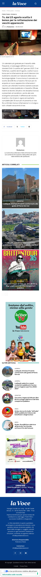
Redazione (10, 26)
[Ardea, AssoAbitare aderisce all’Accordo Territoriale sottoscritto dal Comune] (7, 425)
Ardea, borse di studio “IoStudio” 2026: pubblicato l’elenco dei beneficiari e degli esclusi (27, 413)
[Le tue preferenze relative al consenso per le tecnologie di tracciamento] (37, 573)
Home (3, 11)
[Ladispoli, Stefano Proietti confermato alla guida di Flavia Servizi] (20, 188)
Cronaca (17, 11)
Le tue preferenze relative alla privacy (22, 571)
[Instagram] (20, 553)
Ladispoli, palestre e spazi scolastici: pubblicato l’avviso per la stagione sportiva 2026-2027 (20, 245)
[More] (29, 127)
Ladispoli (20, 201)
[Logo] (19, 3)
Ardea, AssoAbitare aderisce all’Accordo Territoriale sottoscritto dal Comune (25, 426)
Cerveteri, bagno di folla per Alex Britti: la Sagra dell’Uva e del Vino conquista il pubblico (20, 286)
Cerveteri (20, 281)
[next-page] (6, 294)
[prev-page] (3, 294)
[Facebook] (15, 553)
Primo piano (10, 11)
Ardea (16, 408)
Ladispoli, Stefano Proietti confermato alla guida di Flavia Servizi (20, 205)
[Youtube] (26, 553)
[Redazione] (3, 26)
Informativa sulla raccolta (12, 575)
